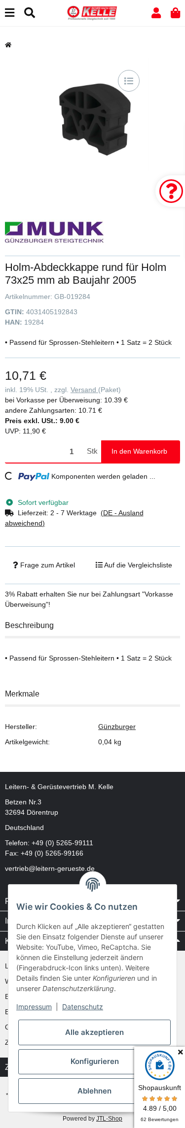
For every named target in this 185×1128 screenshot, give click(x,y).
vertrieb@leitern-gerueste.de (50, 868)
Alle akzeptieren (94, 1032)
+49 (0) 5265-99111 (62, 843)
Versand (84, 390)
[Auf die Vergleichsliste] (129, 81)
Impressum (34, 1006)
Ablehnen (94, 1090)
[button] (156, 13)
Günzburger (117, 726)
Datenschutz (82, 1006)
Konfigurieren (95, 1061)
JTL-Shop (109, 1118)
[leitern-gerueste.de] (92, 12)
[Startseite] (8, 44)
